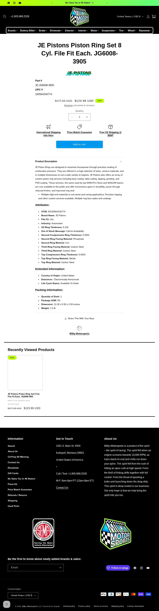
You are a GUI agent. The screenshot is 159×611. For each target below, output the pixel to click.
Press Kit (12, 484)
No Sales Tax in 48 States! (21, 478)
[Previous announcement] (51, 3)
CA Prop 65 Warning (18, 457)
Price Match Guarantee (79, 132)
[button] (4, 16)
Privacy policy (84, 606)
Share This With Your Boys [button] (81, 318)
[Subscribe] (60, 567)
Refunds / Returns (17, 495)
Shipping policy (117, 606)
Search (11, 446)
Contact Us (14, 462)
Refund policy (69, 606)
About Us (13, 451)
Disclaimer (13, 468)
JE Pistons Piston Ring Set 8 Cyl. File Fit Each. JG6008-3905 (24, 395)
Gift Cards (13, 473)
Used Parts (13, 506)
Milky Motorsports (79, 333)
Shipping (68, 105)
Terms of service (101, 606)
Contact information (135, 606)
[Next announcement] (107, 3)
